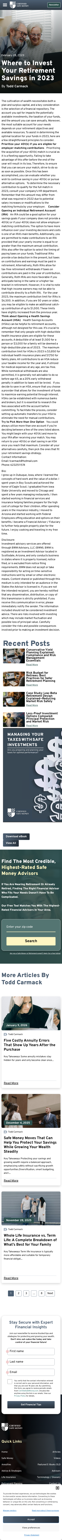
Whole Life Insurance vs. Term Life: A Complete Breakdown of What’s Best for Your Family (30, 1240)
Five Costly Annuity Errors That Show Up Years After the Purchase (29, 1045)
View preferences (31, 1527)
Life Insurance (9, 1477)
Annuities (6, 1465)
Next (50, 1293)
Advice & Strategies (12, 1471)
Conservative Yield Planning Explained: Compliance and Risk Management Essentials (41, 655)
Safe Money (7, 1458)
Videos (57, 1458)
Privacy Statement (31, 1535)
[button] (57, 1487)
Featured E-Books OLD (49, 1465)
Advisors (56, 1471)
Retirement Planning (12, 1484)
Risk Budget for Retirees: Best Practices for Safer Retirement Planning (40, 677)
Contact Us (54, 1484)
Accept (31, 1519)
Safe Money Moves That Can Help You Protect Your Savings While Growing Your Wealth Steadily (30, 1145)
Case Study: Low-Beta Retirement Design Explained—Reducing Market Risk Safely (41, 697)
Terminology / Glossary (48, 1477)
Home (5, 1452)
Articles (56, 1452)
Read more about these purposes (45, 1510)
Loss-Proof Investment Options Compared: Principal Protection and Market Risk (42, 718)
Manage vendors (9, 1510)
